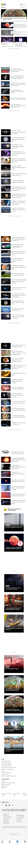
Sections (23, 7)
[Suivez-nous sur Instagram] (6, 805)
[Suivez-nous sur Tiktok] (12, 805)
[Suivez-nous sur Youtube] (9, 805)
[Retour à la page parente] (3, 6)
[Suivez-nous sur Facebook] (3, 805)
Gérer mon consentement (7, 769)
